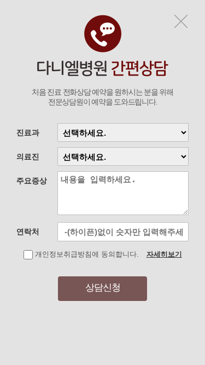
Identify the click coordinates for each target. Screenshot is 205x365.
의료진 (27, 156)
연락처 (27, 231)
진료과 (27, 132)
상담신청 (102, 287)
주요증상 (31, 180)
